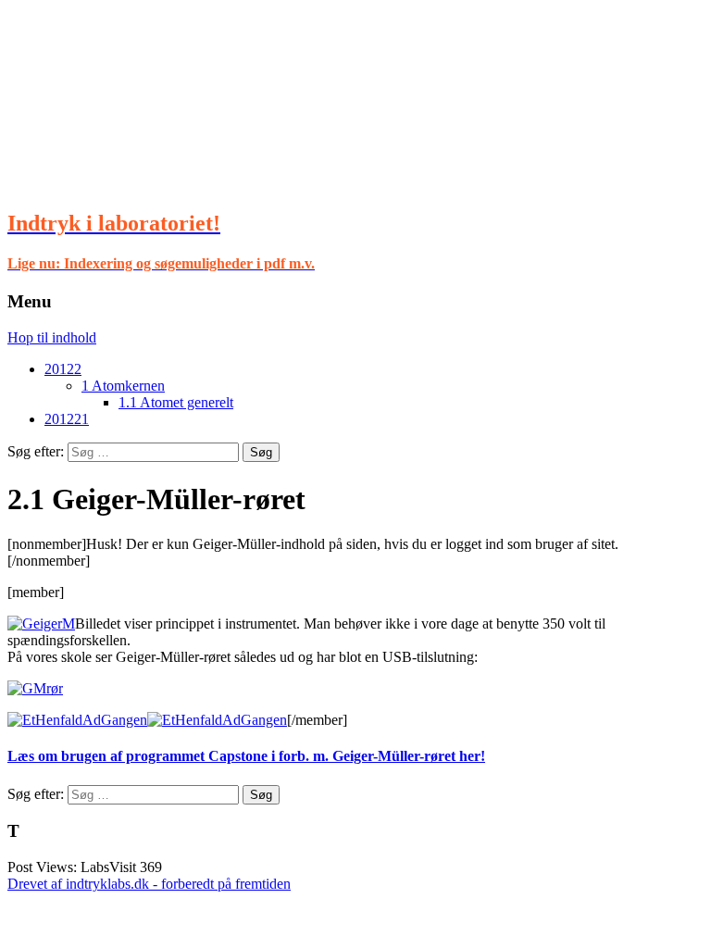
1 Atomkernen (123, 385)
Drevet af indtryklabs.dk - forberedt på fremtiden (149, 884)
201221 (66, 419)
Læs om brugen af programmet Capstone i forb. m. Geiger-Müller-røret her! (246, 756)
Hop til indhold (51, 337)
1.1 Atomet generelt (175, 402)
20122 (62, 369)
